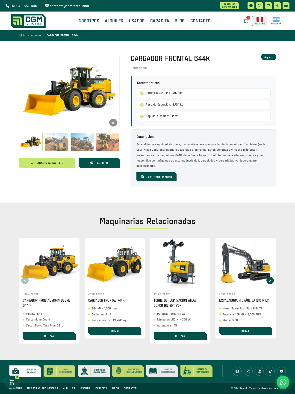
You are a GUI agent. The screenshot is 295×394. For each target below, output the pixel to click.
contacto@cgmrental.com (69, 5)
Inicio (22, 35)
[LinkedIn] (268, 5)
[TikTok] (277, 5)
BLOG (180, 21)
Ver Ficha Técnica (160, 177)
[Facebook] (251, 5)
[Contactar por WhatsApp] (283, 382)
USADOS (85, 388)
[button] (270, 280)
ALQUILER (69, 388)
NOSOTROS (89, 21)
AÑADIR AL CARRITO (50, 163)
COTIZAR (102, 163)
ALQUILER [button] (114, 21)
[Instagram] (259, 5)
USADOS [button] (137, 21)
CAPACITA (159, 21)
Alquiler (36, 35)
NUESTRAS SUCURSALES (42, 388)
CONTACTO (200, 21)
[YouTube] (286, 5)
